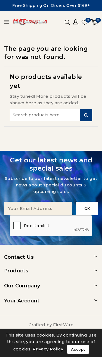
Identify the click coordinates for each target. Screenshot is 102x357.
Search (86, 115)
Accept (78, 349)
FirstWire (63, 324)
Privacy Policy (48, 349)
